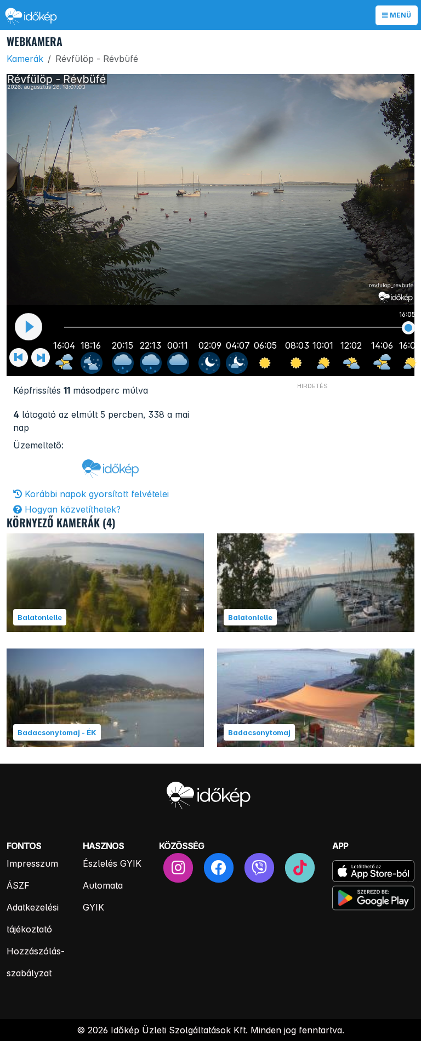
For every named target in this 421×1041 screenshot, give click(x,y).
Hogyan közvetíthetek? (71, 509)
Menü (399, 15)
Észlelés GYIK (112, 863)
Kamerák (25, 58)
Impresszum (32, 863)
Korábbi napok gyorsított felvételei (95, 493)
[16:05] (409, 328)
